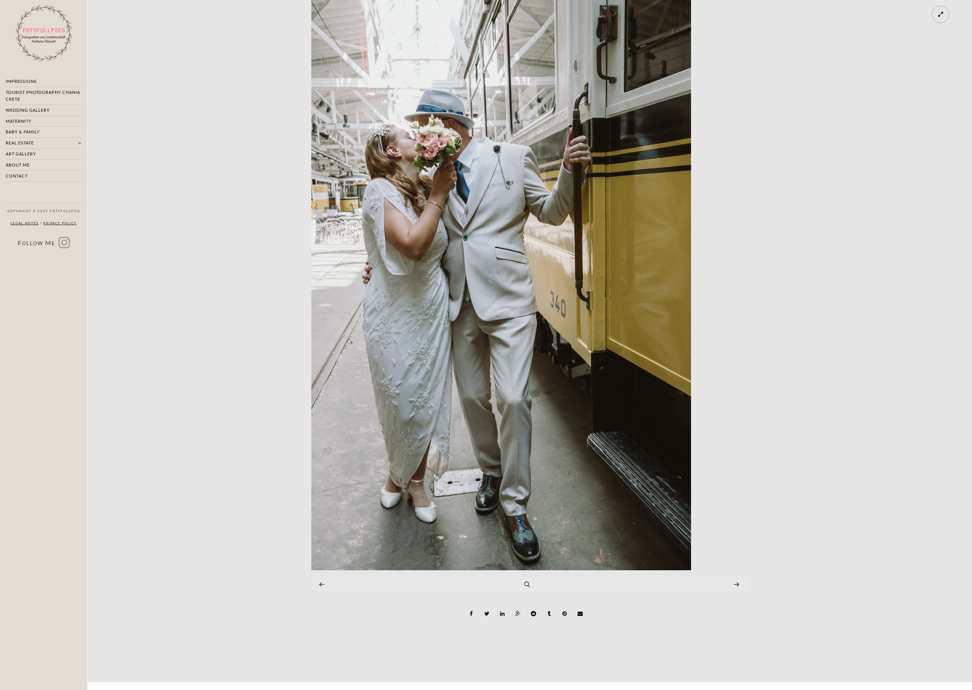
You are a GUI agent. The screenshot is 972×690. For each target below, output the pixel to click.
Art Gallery (21, 153)
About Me (18, 164)
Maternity (19, 121)
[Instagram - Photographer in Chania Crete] (64, 245)
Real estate (20, 142)
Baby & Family (23, 131)
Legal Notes (25, 223)
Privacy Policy (60, 223)
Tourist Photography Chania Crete (43, 96)
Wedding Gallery (28, 110)
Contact (17, 175)
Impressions (21, 81)
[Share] (471, 613)
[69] (501, 568)
